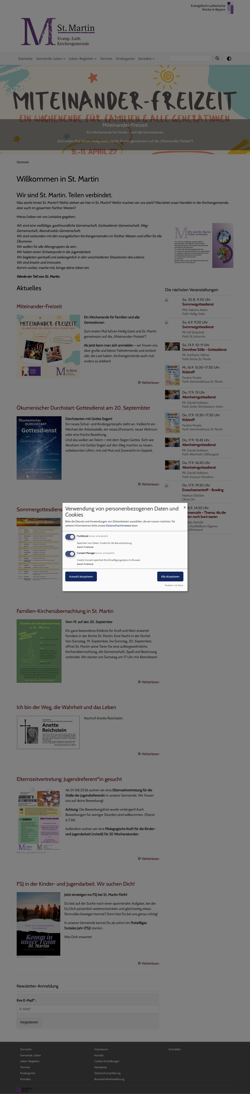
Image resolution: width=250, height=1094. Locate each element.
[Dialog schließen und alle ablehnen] (185, 505)
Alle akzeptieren (170, 576)
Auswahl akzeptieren (81, 576)
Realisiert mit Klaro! (174, 585)
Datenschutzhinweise (118, 525)
